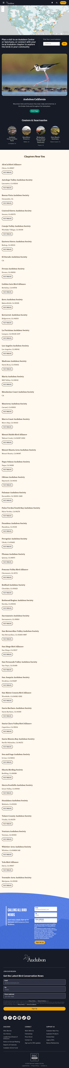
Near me (52, 2)
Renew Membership (52, 1043)
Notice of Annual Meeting (11, 1042)
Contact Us (28, 1040)
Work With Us (29, 1031)
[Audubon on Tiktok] (24, 1018)
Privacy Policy (41, 926)
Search (56, 2)
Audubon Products (52, 1034)
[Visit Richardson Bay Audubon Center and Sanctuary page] (40, 135)
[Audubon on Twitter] (15, 1018)
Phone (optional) (39, 919)
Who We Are (7, 1031)
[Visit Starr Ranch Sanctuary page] (55, 135)
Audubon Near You (52, 1031)
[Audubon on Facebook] (10, 1018)
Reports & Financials (10, 1045)
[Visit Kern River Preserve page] (26, 135)
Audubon (9, 2)
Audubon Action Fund (10, 1048)
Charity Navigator (34, 1056)
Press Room (28, 1037)
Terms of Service (51, 926)
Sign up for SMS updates (33, 1043)
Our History (7, 1034)
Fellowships (28, 1034)
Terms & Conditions (44, 938)
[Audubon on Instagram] (5, 1018)
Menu (3, 3)
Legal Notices (25, 1065)
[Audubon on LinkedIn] (19, 1018)
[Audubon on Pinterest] (29, 1018)
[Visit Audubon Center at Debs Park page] (12, 135)
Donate (63, 3)
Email (36, 907)
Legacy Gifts (50, 1040)
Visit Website (7, 172)
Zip (36, 913)
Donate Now (50, 1037)
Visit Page (34, 111)
